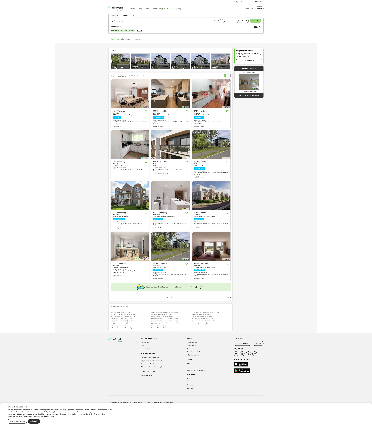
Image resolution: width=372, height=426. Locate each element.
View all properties (249, 91)
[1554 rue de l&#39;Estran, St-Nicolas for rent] (170, 246)
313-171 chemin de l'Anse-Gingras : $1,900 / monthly (164, 322)
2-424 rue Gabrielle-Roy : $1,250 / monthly (162, 316)
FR (252, 8)
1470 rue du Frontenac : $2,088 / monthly (121, 326)
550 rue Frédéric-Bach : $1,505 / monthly (202, 316)
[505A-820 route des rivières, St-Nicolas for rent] (170, 93)
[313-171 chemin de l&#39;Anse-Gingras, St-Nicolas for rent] (211, 195)
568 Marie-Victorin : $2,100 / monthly (120, 312)
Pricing (143, 346)
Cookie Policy (49, 416)
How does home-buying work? (150, 357)
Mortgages (190, 385)
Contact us (238, 339)
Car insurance (191, 382)
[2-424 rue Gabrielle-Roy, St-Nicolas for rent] (130, 195)
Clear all (139, 31)
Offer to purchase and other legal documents (155, 367)
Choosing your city (193, 355)
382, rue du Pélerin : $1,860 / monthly (161, 326)
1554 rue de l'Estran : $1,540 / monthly (202, 322)
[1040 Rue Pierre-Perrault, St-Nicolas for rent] (130, 246)
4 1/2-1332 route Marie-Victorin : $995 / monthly (123, 320)
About (190, 360)
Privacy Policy (168, 403)
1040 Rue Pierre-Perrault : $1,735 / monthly (203, 318)
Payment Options (146, 349)
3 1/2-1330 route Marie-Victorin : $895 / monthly (123, 322)
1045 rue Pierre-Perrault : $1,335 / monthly (203, 320)
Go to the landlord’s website (249, 95)
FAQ (188, 364)
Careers (189, 367)
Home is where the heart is (195, 352)
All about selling (192, 342)
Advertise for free (146, 376)
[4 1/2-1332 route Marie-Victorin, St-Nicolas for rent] (130, 144)
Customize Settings (17, 421)
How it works (145, 342)
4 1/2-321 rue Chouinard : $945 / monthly (121, 318)
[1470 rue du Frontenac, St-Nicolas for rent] (170, 144)
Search (254, 21)
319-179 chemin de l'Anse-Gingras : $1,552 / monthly (205, 312)
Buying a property (149, 354)
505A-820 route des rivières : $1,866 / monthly (123, 316)
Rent (155, 8)
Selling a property (149, 339)
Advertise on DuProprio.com (196, 370)
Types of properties (229, 21)
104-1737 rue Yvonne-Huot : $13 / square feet (122, 324)
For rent (125, 15)
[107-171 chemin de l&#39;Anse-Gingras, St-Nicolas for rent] (130, 93)
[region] (186, 414)
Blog (189, 339)
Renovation (190, 388)
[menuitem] (163, 344)
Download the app (246, 2)
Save (192, 287)
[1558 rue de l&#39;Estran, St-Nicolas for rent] (211, 144)
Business (170, 8)
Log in (259, 9)
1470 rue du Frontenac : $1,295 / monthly (202, 324)
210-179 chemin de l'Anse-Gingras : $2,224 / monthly (164, 318)
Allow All (33, 421)
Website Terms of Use (154, 403)
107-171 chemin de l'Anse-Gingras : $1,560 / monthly (124, 314)
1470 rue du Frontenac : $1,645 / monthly (121, 328)
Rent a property (148, 372)
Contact (247, 8)
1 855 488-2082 (258, 2)
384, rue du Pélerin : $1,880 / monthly (161, 328)
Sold (135, 15)
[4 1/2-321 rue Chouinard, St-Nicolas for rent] (211, 93)
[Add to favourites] (146, 111)
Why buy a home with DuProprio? (151, 361)
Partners (191, 375)
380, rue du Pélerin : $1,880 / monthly (201, 314)
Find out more (249, 60)
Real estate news (192, 349)
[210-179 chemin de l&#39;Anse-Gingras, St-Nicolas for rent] (170, 195)
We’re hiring (235, 2)
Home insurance (192, 379)
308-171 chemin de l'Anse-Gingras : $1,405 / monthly (164, 320)
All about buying (192, 346)
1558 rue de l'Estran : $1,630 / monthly (161, 314)
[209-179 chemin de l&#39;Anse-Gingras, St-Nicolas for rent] (211, 246)
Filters (243, 21)
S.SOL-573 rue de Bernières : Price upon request (163, 324)
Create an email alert (147, 364)
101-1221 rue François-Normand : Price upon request (164, 312)
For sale (114, 15)
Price (215, 21)
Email (259, 343)
